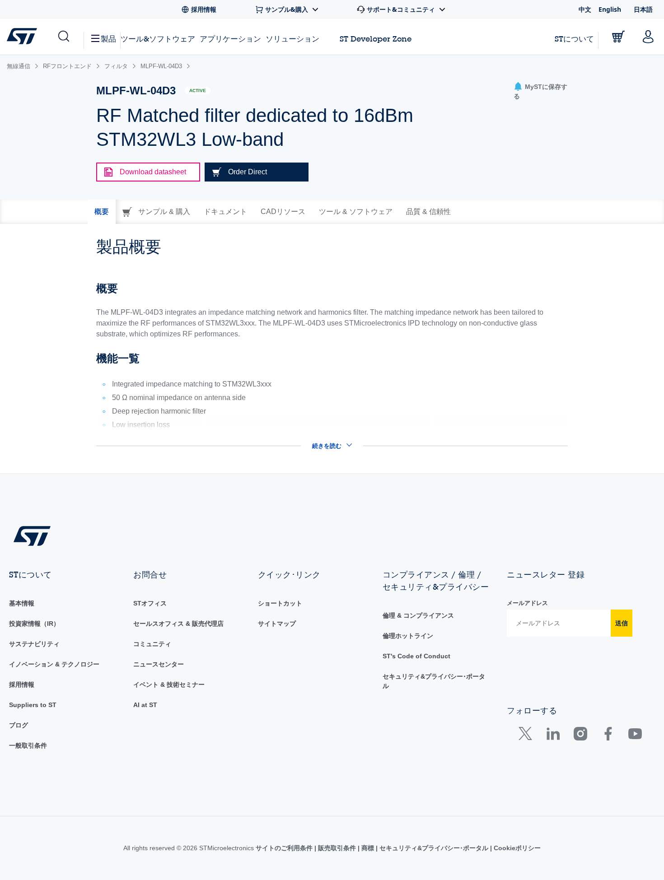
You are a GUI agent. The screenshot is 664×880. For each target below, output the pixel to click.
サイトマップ (277, 623)
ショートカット (280, 603)
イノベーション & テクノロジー (54, 664)
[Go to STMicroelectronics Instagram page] (580, 736)
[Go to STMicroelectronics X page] (527, 736)
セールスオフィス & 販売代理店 (178, 623)
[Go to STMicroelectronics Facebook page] (607, 736)
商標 (368, 848)
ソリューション (292, 38)
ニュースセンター (158, 664)
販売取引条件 (337, 848)
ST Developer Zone (375, 38)
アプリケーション (230, 38)
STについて (574, 38)
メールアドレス (527, 603)
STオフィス (150, 603)
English (610, 9)
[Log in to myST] (648, 36)
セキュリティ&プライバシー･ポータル (434, 848)
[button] (63, 36)
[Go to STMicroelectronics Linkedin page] (552, 736)
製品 (108, 38)
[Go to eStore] (618, 37)
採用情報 (21, 684)
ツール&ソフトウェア (158, 38)
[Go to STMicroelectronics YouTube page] (634, 736)
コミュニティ (152, 643)
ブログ (18, 725)
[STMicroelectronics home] (24, 36)
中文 (585, 9)
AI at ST (145, 704)
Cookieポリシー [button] (516, 848)
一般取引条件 (28, 745)
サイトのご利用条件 (285, 848)
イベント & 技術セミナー (169, 684)
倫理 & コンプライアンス (418, 615)
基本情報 (21, 603)
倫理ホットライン (408, 635)
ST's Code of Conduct (416, 656)
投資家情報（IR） (34, 623)
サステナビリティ (34, 643)
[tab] (102, 212)
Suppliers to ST (32, 704)
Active (197, 90)
